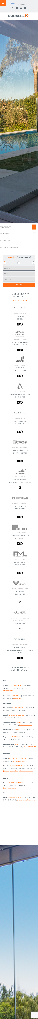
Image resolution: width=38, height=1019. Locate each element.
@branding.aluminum (26, 771)
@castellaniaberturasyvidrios (26, 800)
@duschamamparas (9, 788)
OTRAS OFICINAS (20, 4)
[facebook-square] (18, 8)
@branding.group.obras (10, 771)
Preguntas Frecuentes (9, 247)
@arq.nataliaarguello (18, 761)
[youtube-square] (22, 8)
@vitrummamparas (30, 747)
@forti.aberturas (8, 691)
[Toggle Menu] (3, 3)
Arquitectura (5, 227)
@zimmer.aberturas (25, 725)
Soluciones (4, 234)
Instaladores (5, 240)
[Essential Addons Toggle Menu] (34, 227)
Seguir (19, 285)
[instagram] (13, 8)
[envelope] (25, 8)
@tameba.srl (17, 698)
